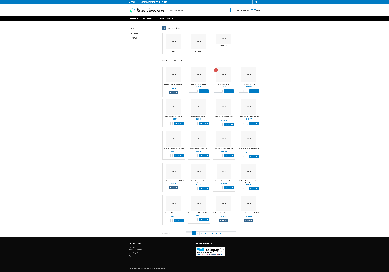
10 (228, 233)
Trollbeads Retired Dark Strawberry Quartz (199, 181)
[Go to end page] (234, 232)
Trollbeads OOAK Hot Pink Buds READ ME (248, 149)
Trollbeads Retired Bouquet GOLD (223, 148)
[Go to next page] (231, 232)
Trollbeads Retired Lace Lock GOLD (174, 116)
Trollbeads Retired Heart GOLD (198, 116)
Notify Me (173, 92)
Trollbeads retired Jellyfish (198, 84)
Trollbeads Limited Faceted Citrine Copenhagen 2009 (249, 181)
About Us (132, 247)
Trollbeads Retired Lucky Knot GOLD (173, 148)
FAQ (130, 256)
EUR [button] (256, 2)
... (208, 233)
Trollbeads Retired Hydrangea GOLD (249, 116)
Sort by (182, 60)
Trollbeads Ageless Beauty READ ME (174, 180)
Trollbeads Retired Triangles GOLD (198, 148)
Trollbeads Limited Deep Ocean (224, 180)
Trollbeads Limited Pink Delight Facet (198, 212)
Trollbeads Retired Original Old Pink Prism (249, 213)
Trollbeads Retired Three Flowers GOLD (223, 117)
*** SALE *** (224, 46)
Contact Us (132, 254)
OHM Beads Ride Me (223, 84)
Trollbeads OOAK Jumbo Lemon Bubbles (173, 213)
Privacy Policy (133, 252)
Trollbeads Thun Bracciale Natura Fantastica (173, 85)
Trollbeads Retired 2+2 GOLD (249, 84)
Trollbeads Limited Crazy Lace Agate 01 (223, 213)
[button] (251, 10)
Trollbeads (198, 51)
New (173, 51)
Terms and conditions (136, 250)
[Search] (230, 10)
